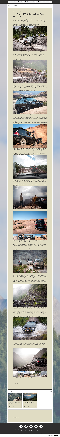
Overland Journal (26, 429)
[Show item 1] (15, 237)
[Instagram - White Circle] (21, 426)
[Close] (58, 435)
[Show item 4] (32, 237)
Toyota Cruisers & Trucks (35, 430)
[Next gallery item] (46, 222)
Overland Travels (15, 5)
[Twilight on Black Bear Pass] (30, 397)
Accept (56, 435)
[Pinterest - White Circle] (41, 426)
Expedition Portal (34, 429)
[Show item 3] (27, 237)
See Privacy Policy (38, 435)
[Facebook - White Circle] (26, 426)
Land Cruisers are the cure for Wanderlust (14, 403)
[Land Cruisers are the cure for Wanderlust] (15, 397)
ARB (30, 429)
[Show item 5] (38, 237)
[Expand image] (30, 222)
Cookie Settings (50, 435)
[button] (50, 5)
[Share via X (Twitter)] (15, 383)
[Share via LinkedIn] (17, 383)
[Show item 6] (43, 237)
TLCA (23, 429)
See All (51, 391)
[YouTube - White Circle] (31, 426)
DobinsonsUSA (39, 429)
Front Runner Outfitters (27, 430)
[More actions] (46, 11)
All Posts (9, 5)
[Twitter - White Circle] (36, 426)
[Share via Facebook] (13, 383)
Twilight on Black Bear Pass (29, 402)
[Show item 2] (21, 237)
